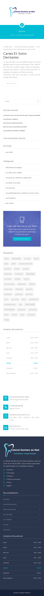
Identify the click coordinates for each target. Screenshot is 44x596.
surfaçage (31, 315)
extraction (8, 289)
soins (22, 315)
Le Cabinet (7, 519)
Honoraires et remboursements (13, 123)
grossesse (8, 294)
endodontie (22, 284)
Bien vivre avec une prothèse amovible (15, 127)
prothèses (9, 310)
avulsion (27, 258)
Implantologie (9, 509)
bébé (6, 264)
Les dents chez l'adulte (14, 173)
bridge (36, 258)
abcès (6, 258)
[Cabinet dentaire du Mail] (22, 12)
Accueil (6, 499)
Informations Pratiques (14, 167)
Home (13, 35)
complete (7, 269)
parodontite (33, 299)
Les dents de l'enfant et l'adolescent (18, 178)
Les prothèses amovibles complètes (14, 131)
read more (11, 83)
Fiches (5, 525)
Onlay (24, 299)
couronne (7, 274)
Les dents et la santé (13, 183)
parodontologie (10, 304)
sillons (14, 315)
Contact (6, 530)
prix (20, 304)
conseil (16, 269)
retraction (32, 309)
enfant (32, 284)
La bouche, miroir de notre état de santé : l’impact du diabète (21, 115)
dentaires (7, 279)
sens (6, 315)
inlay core (14, 299)
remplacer (21, 309)
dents (17, 279)
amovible (16, 259)
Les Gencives (10, 188)
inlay (6, 299)
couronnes (19, 274)
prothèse (30, 305)
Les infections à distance (10, 119)
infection (29, 294)
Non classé (9, 203)
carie (13, 264)
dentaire (30, 274)
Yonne (6, 320)
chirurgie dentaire (25, 264)
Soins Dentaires (10, 504)
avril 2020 (9, 152)
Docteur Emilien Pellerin (25, 47)
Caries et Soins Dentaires (14, 55)
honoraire (18, 294)
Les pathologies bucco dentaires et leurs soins (22, 193)
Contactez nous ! (22, 239)
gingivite (29, 289)
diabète (26, 279)
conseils (26, 269)
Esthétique (7, 514)
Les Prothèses (11, 198)
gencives (19, 289)
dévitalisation (9, 284)
